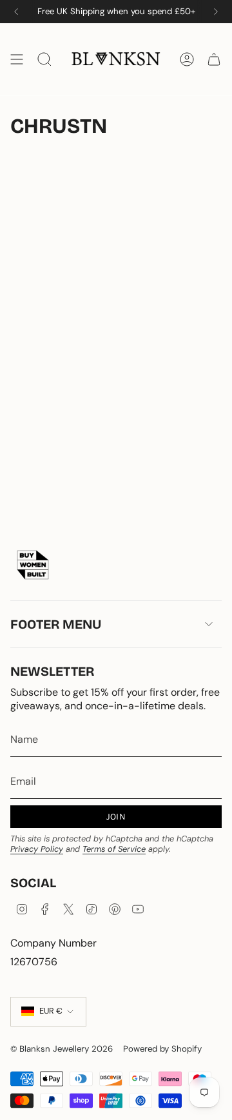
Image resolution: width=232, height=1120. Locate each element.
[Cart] (213, 59)
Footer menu (55, 624)
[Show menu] (17, 59)
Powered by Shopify (162, 1048)
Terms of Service (114, 848)
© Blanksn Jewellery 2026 (61, 1048)
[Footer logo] (32, 564)
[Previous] (16, 11)
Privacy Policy (36, 848)
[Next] (216, 11)
